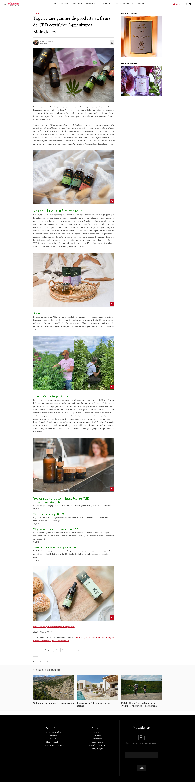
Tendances (77, 4)
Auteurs (53, 735)
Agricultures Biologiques (43, 650)
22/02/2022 (44, 43)
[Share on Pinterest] (112, 201)
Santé (36, 13)
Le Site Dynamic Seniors (53, 745)
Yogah (79, 650)
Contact (141, 4)
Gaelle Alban (47, 41)
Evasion (64, 4)
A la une (53, 4)
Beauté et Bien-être (125, 4)
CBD (56, 650)
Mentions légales (53, 732)
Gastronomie (92, 4)
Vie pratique (97, 749)
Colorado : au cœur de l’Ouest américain (53, 703)
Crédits (53, 739)
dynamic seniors (67, 650)
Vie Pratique (107, 4)
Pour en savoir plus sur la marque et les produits (54, 626)
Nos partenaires (53, 742)
